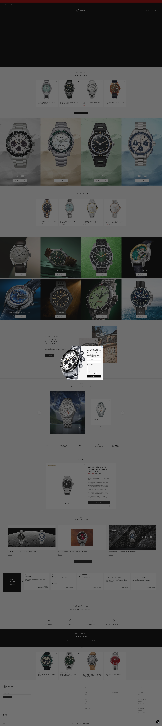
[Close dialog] (102, 347)
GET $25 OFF (94, 376)
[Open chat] (157, 721)
